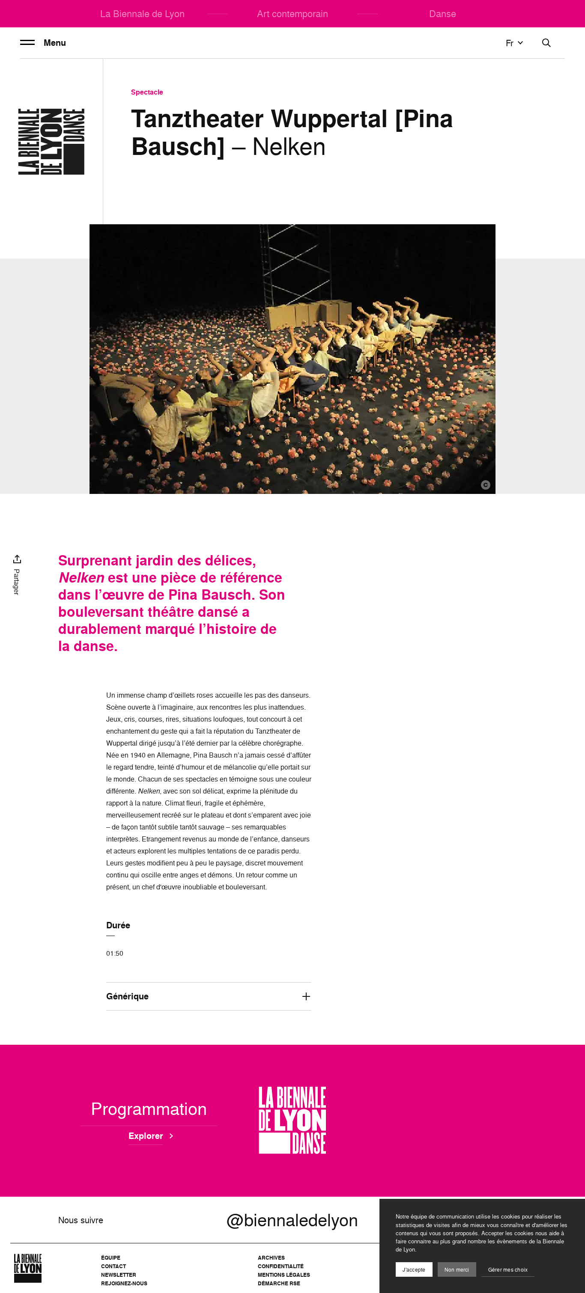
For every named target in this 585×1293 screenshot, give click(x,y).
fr (509, 43)
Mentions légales (284, 1274)
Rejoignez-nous (124, 1283)
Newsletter (118, 1274)
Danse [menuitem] (442, 13)
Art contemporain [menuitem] (292, 13)
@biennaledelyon (292, 1220)
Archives (271, 1257)
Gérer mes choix (508, 1269)
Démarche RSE (279, 1283)
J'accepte (414, 1269)
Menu (55, 43)
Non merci (457, 1269)
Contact (113, 1266)
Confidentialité (281, 1266)
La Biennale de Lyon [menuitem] (142, 13)
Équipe (110, 1257)
